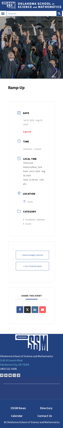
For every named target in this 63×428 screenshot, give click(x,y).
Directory (46, 408)
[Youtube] (10, 375)
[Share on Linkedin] (35, 309)
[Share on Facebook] (19, 309)
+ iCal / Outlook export (32, 266)
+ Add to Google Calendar (32, 255)
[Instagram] (14, 375)
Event (28, 223)
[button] (3, 13)
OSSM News (18, 408)
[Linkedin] (18, 375)
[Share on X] (27, 309)
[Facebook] (1, 375)
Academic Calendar (35, 219)
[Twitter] (6, 375)
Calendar (17, 416)
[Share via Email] (42, 309)
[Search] (59, 13)
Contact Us (44, 416)
